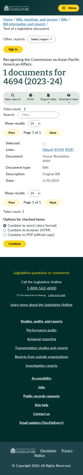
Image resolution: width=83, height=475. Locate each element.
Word (47, 150)
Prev (11, 132)
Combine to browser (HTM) (29, 230)
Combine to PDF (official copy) (31, 235)
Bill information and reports (24, 24)
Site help (41, 405)
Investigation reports (42, 366)
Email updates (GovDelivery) (41, 423)
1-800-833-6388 (56, 295)
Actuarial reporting (41, 339)
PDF (69, 150)
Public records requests (41, 396)
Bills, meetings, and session (37, 19)
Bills (64, 19)
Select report (40, 39)
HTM (59, 150)
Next (53, 132)
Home (8, 19)
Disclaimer (48, 451)
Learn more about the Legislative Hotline (41, 305)
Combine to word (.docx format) (32, 225)
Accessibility (42, 378)
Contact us (41, 414)
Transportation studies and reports (41, 348)
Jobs (41, 387)
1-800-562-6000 (41, 288)
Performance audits (41, 330)
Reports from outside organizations (41, 357)
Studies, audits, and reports (42, 321)
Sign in (13, 49)
